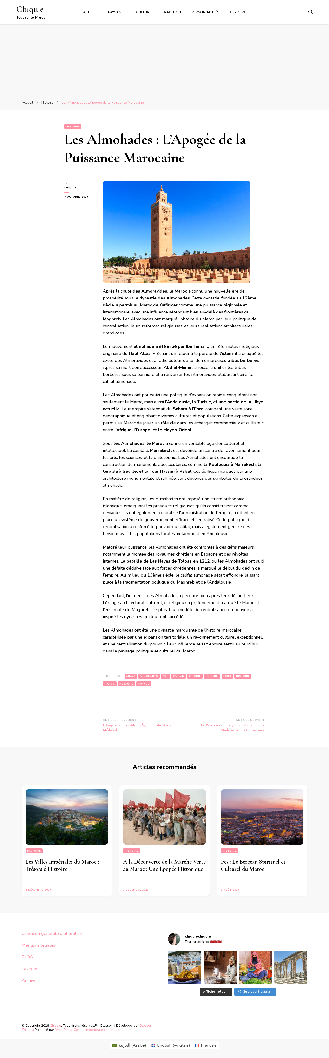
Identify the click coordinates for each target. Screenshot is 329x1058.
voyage (144, 683)
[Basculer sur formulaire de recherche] (310, 12)
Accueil (90, 12)
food (227, 676)
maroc (110, 683)
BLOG (27, 957)
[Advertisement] (164, 60)
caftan (178, 676)
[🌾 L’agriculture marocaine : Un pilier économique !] (255, 967)
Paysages (116, 12)
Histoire (238, 12)
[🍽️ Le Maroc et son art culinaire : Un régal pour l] (184, 967)
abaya (130, 676)
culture (212, 676)
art (165, 676)
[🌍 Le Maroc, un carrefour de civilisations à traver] (290, 967)
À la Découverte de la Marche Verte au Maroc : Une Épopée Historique (164, 865)
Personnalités (205, 12)
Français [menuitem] (209, 1045)
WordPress (63, 1029)
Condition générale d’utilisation (52, 933)
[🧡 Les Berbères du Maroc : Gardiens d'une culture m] (220, 967)
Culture (143, 12)
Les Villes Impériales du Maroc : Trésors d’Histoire (62, 865)
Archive (29, 981)
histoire (243, 676)
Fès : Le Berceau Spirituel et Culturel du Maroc (253, 865)
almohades (149, 676)
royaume (126, 683)
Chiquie (30, 9)
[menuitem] (129, 1045)
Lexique (29, 969)
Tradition (171, 12)
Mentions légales (38, 945)
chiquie (70, 187)
